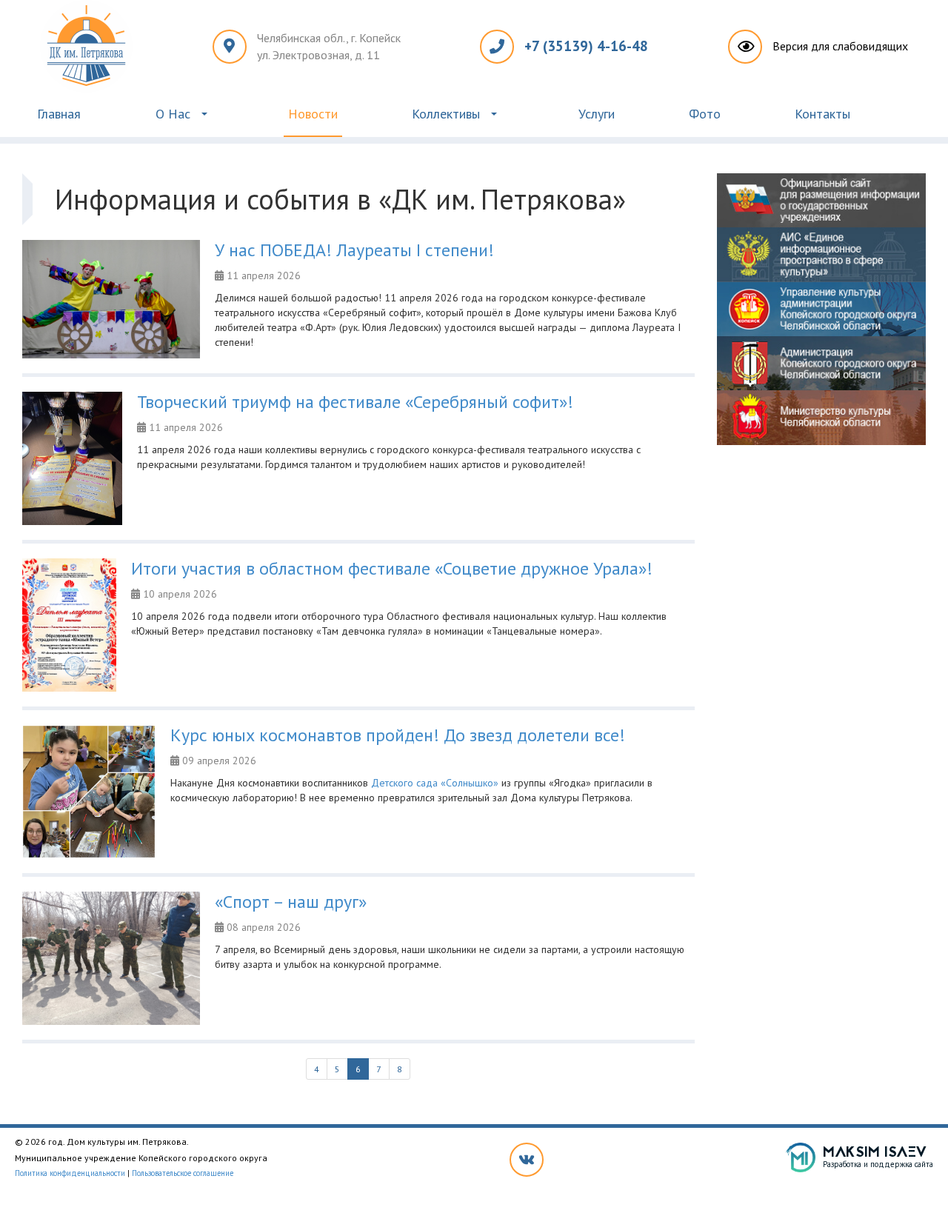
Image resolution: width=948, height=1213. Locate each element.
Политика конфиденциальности (70, 1173)
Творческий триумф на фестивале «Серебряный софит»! (355, 401)
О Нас (173, 113)
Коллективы (446, 113)
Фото (705, 113)
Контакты (822, 113)
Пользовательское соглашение (182, 1173)
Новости (313, 113)
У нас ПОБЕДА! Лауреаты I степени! (354, 249)
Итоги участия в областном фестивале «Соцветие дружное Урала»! (391, 568)
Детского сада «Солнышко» (434, 782)
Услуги (596, 113)
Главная (59, 113)
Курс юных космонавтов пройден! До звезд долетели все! (397, 735)
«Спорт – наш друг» (291, 901)
